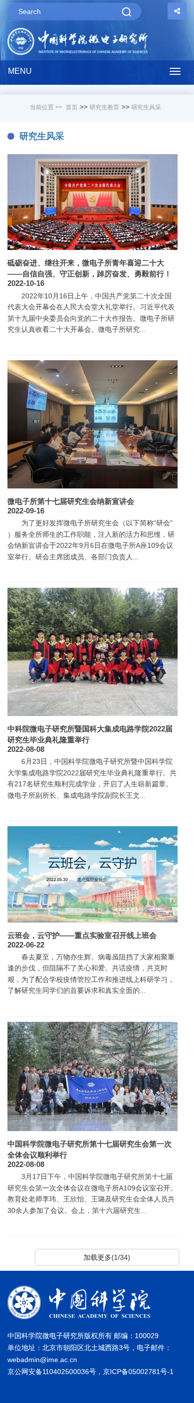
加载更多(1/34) (107, 1257)
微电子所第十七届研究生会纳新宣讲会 (70, 501)
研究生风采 (146, 107)
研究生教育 (104, 107)
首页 (72, 107)
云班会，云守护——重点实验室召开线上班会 (82, 935)
